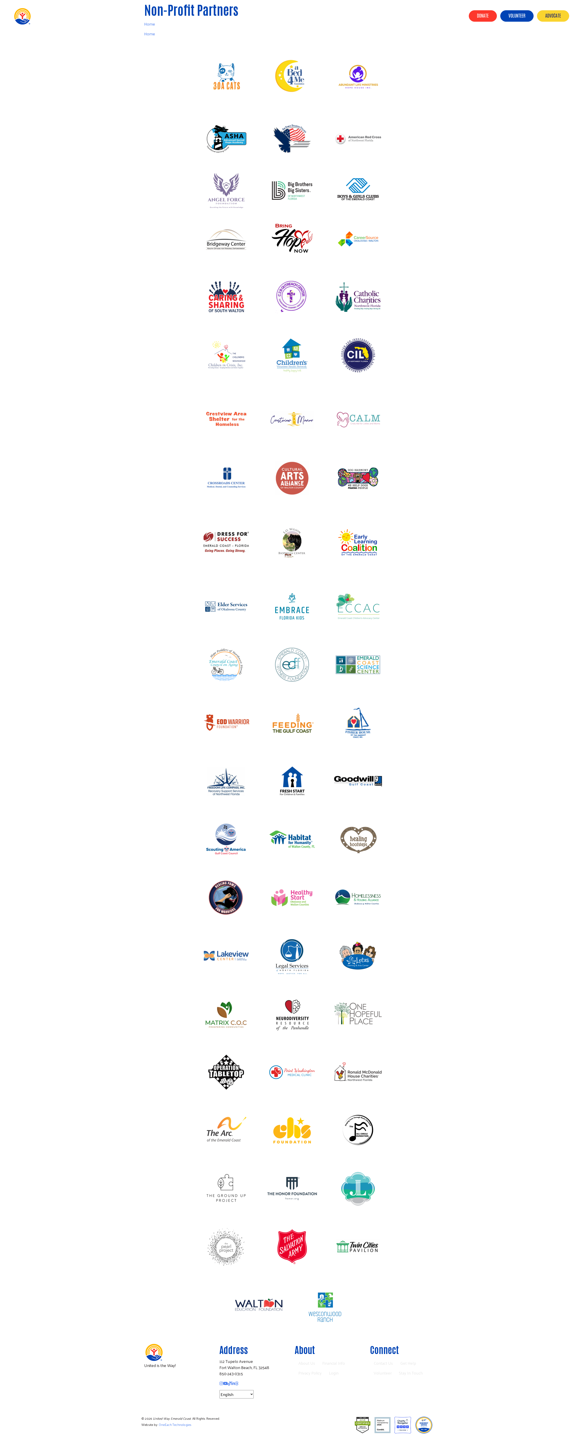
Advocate (553, 15)
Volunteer (516, 15)
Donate (483, 15)
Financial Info (333, 1363)
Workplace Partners (412, 15)
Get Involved (448, 15)
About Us (303, 15)
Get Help (408, 1363)
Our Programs (331, 15)
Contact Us (383, 1363)
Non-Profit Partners (369, 15)
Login (334, 1373)
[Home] (41, 16)
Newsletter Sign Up (164, 1394)
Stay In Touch (411, 1373)
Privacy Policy (310, 1373)
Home (149, 33)
